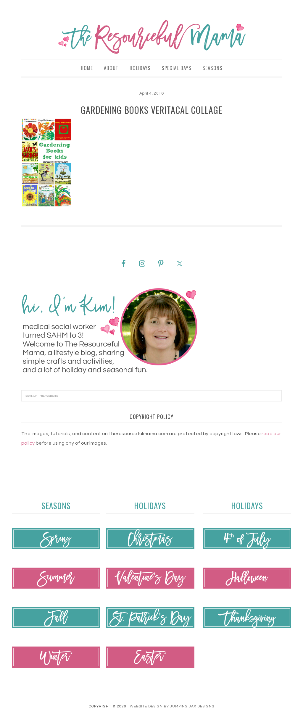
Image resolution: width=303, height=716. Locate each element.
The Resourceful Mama (151, 37)
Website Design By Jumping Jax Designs (172, 706)
